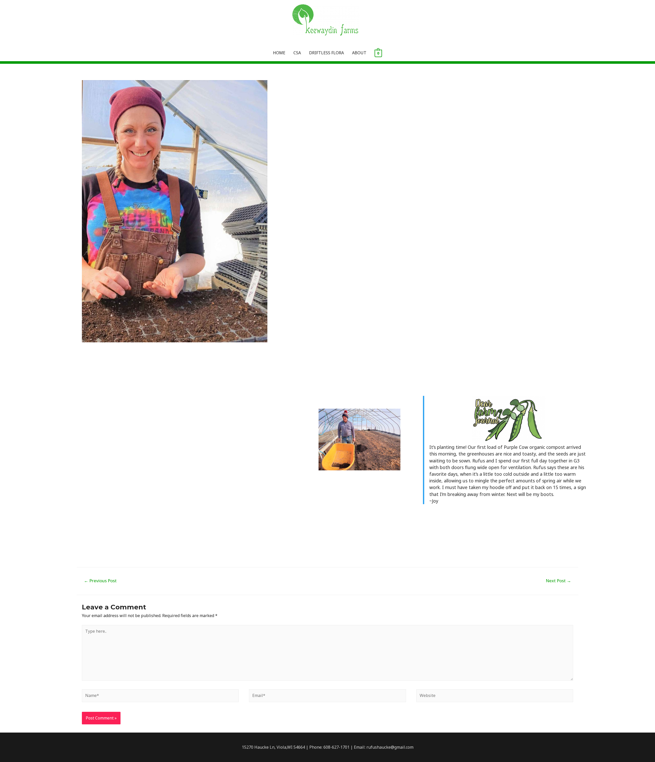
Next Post (558, 581)
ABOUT (359, 53)
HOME (279, 53)
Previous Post (100, 581)
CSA (297, 53)
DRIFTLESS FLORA (326, 53)
